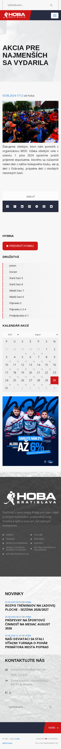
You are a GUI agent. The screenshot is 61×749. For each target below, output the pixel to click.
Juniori (12, 265)
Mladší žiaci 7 (16, 290)
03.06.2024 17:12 (13, 95)
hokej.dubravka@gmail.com (28, 669)
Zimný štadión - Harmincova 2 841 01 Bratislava (29, 682)
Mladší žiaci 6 (16, 296)
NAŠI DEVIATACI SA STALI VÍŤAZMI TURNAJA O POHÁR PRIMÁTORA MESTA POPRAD (27, 643)
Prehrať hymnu (21, 246)
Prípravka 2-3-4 (17, 309)
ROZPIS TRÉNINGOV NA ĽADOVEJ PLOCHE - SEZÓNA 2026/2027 (30, 607)
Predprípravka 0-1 (19, 315)
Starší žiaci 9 (16, 278)
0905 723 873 (19, 675)
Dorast (13, 271)
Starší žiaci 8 (16, 284)
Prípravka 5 (15, 303)
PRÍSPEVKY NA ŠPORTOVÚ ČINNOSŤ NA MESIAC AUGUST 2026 (27, 624)
